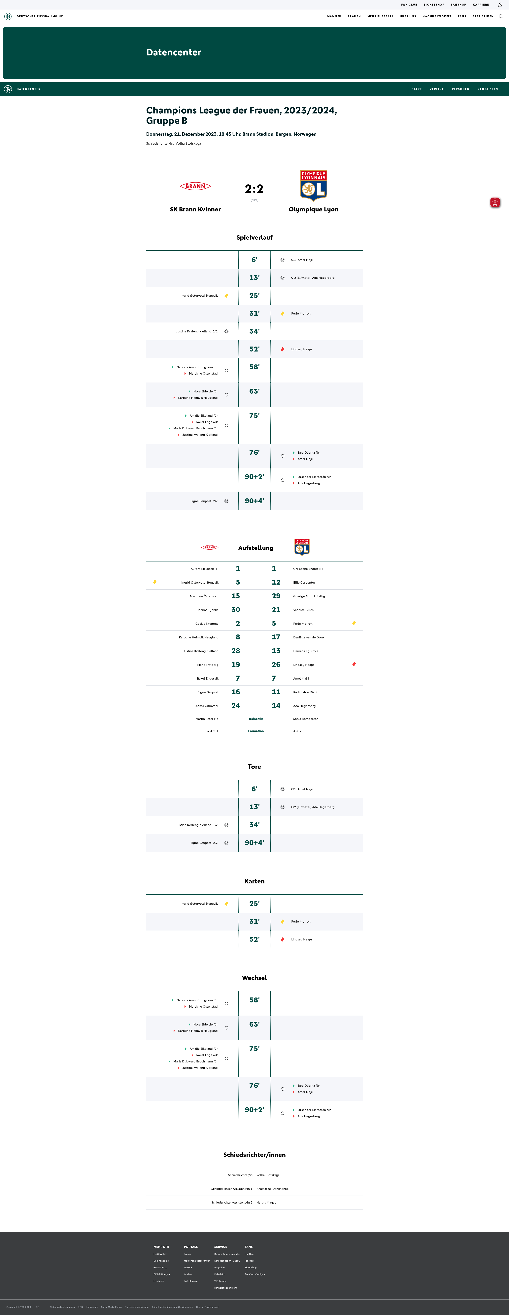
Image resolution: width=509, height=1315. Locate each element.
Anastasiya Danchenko (272, 1188)
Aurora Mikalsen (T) (205, 568)
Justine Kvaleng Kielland (193, 331)
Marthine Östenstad (203, 373)
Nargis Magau (266, 1202)
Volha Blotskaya (188, 143)
